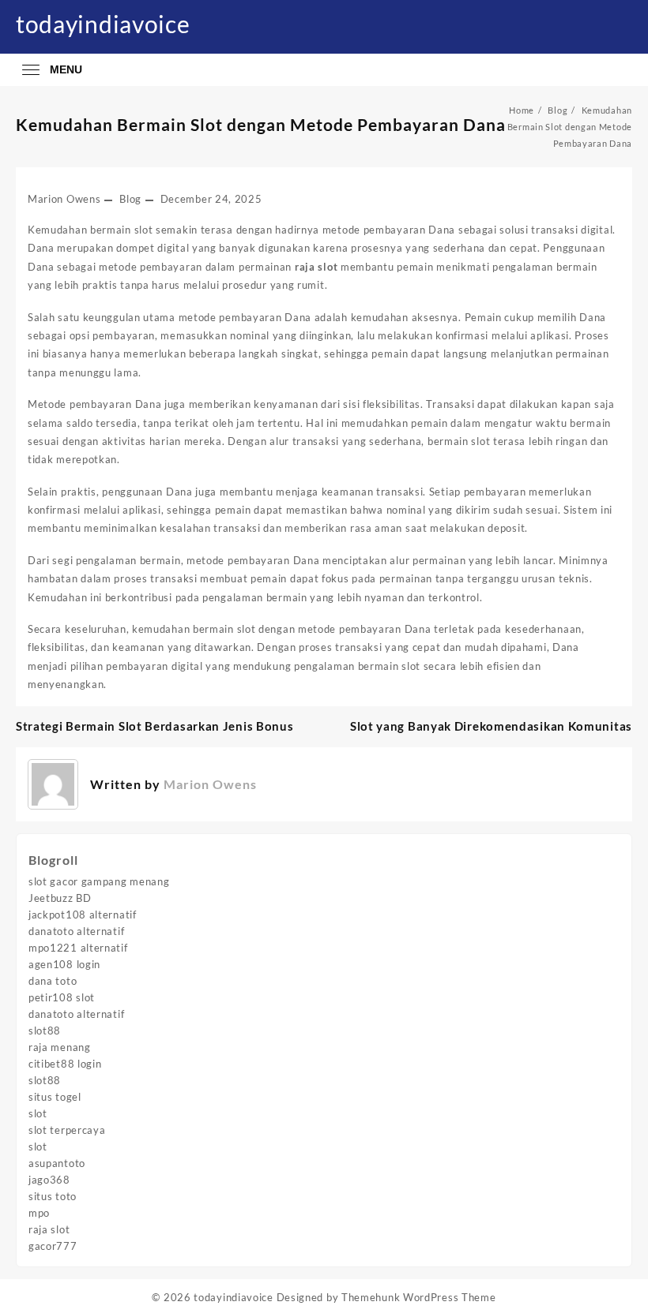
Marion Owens (64, 199)
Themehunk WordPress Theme (418, 1297)
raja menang (59, 1047)
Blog (130, 199)
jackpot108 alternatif (82, 914)
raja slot (49, 1229)
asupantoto (56, 1163)
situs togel (54, 1096)
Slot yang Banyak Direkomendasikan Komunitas (491, 726)
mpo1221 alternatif (78, 947)
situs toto (52, 1196)
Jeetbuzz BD (60, 898)
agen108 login (64, 964)
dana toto (52, 980)
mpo (39, 1212)
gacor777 (52, 1246)
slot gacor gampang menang (99, 881)
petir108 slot (61, 997)
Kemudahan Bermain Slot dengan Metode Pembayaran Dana (261, 124)
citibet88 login (65, 1063)
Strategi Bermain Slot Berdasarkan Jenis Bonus (155, 726)
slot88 (44, 1030)
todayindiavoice (103, 23)
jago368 (49, 1179)
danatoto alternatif (76, 931)
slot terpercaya (67, 1130)
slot (37, 1113)
